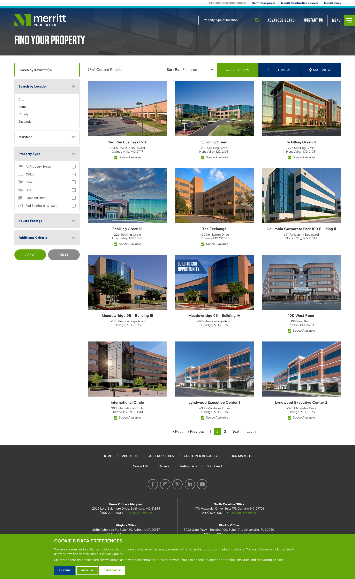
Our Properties (161, 456)
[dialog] (177, 556)
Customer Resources (202, 456)
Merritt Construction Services (299, 3)
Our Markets (241, 456)
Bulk (29, 190)
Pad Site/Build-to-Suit (41, 205)
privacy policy (112, 554)
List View (281, 70)
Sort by (173, 70)
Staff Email (214, 466)
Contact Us (313, 20)
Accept (65, 570)
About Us (130, 456)
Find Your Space (184, 19)
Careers (164, 466)
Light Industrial (36, 198)
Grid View (240, 70)
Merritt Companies (263, 3)
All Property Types (38, 166)
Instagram (165, 484)
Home (107, 456)
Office (30, 174)
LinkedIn (190, 484)
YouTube (202, 484)
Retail (29, 182)
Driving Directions (139, 513)
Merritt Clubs (332, 3)
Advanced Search (282, 20)
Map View (322, 70)
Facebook (153, 484)
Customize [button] (112, 570)
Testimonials (188, 466)
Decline (87, 570)
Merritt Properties (40, 20)
